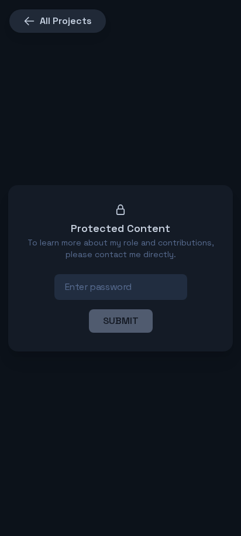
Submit (121, 321)
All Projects (66, 21)
